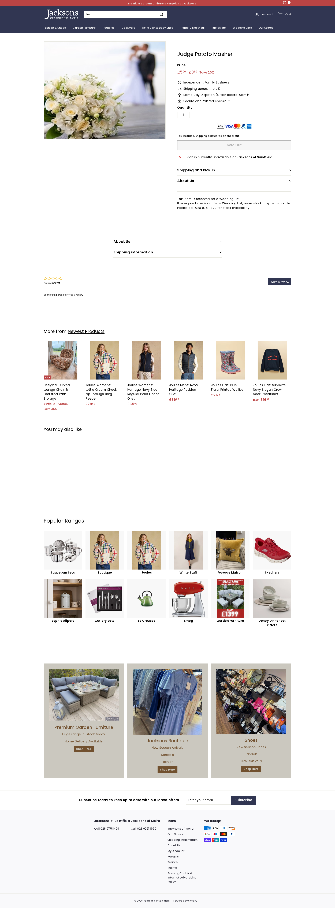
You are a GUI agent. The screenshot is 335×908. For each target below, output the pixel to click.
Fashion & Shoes (55, 28)
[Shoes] (251, 701)
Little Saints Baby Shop (158, 28)
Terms (172, 868)
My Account (176, 851)
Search (173, 862)
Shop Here (83, 749)
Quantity (184, 107)
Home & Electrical (192, 28)
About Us (185, 180)
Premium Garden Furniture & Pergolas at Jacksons (162, 3)
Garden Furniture (84, 28)
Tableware (218, 28)
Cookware (128, 28)
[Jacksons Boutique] (167, 702)
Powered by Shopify (185, 900)
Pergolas (108, 28)
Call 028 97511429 (106, 829)
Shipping (201, 136)
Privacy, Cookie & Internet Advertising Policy (182, 877)
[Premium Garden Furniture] (84, 695)
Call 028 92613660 (143, 829)
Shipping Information (183, 840)
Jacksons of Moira (180, 829)
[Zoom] (104, 90)
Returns (173, 857)
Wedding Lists (242, 28)
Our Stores (266, 28)
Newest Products (86, 331)
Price (181, 65)
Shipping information (133, 252)
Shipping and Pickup (196, 170)
